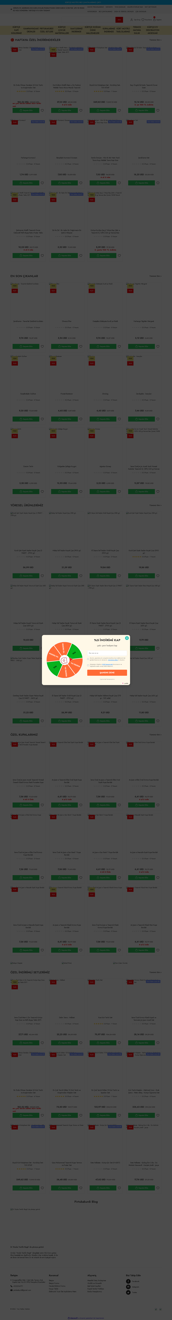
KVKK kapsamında (107, 664)
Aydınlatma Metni (113, 660)
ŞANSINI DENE (107, 672)
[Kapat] (127, 638)
